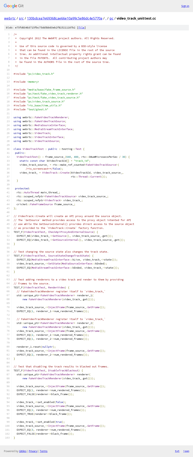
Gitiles (22, 451)
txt (177, 451)
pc (111, 18)
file (81, 27)
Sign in (185, 6)
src (21, 18)
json (186, 451)
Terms (43, 451)
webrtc (10, 18)
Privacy (33, 451)
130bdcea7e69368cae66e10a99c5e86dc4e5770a (64, 18)
